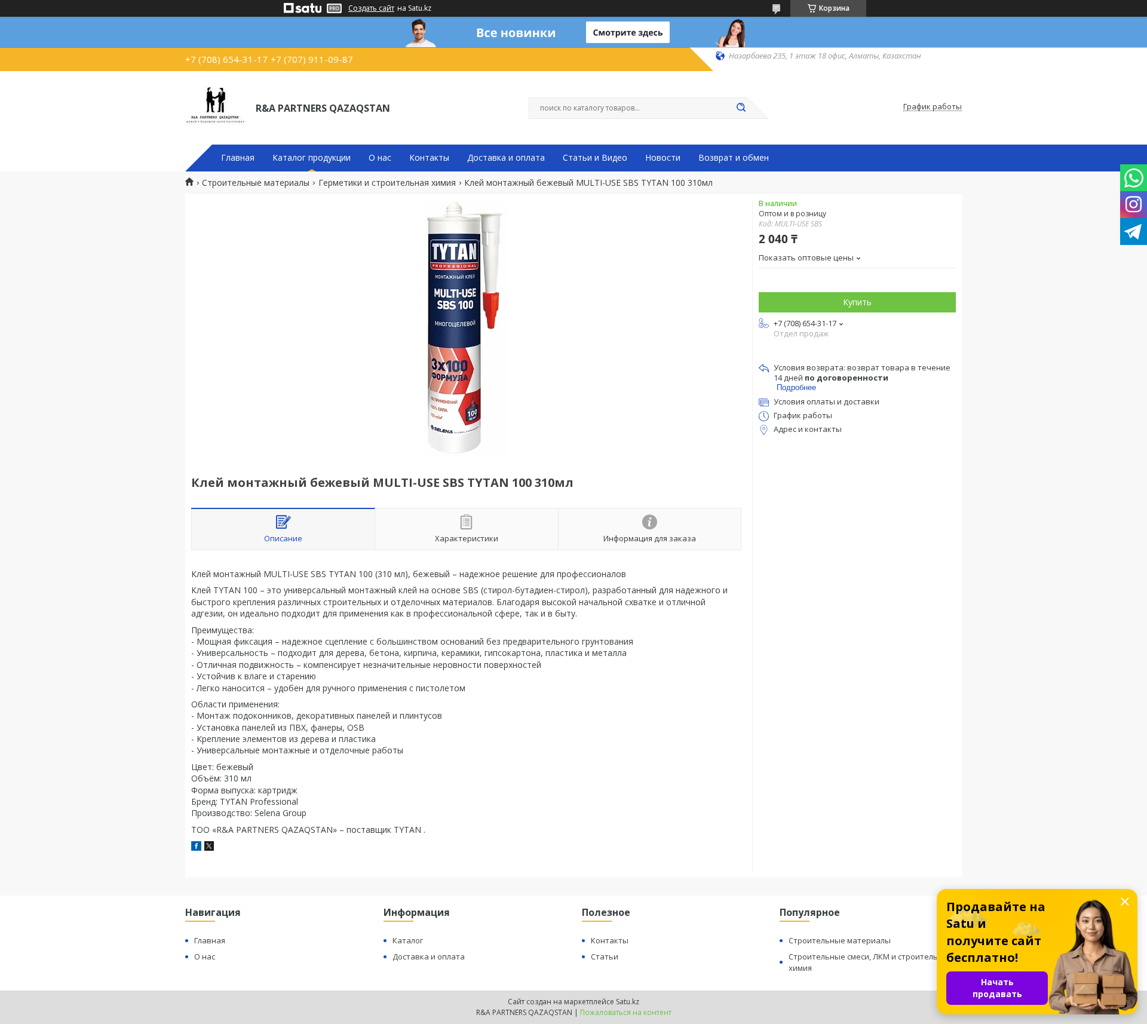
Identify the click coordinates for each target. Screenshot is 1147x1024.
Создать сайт (371, 8)
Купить (857, 302)
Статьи (604, 956)
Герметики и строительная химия (387, 182)
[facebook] (196, 847)
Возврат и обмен (733, 158)
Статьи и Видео (595, 158)
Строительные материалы (255, 182)
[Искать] (741, 108)
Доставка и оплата (506, 158)
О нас (380, 158)
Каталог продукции (311, 158)
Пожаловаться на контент (625, 1012)
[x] (209, 847)
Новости (662, 158)
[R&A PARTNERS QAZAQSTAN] (215, 107)
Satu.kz (627, 1002)
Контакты (429, 158)
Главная (237, 158)
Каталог (407, 940)
